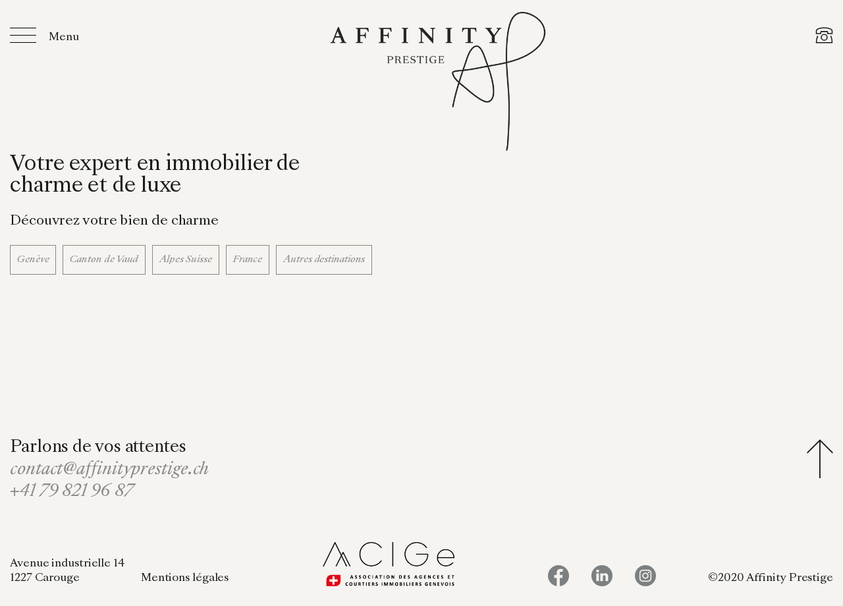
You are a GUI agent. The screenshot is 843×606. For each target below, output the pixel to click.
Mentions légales (185, 578)
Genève (33, 259)
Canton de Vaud (104, 259)
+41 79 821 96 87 (71, 492)
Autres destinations (324, 259)
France (247, 259)
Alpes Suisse (185, 259)
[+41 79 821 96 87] (824, 37)
